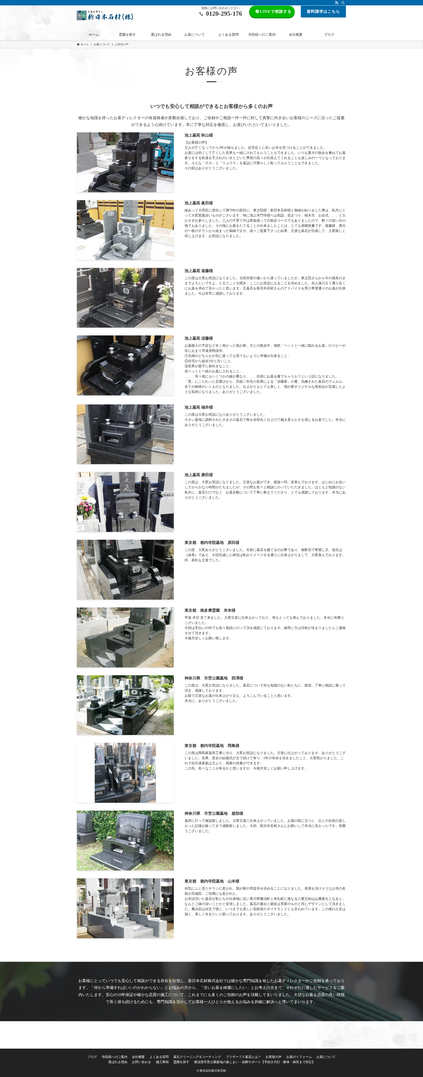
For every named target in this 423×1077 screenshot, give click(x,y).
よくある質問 (159, 1057)
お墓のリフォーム (299, 1057)
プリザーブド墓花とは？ (243, 1057)
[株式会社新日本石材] (105, 15)
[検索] (343, 2)
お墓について (326, 1057)
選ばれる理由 (117, 1062)
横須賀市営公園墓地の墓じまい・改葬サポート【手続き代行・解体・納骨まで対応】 (254, 1062)
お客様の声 (274, 1057)
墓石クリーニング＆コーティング (197, 1057)
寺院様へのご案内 (114, 1057)
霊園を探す (181, 1062)
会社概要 (138, 1057)
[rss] (336, 2)
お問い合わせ (141, 1062)
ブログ (92, 1057)
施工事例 (162, 1062)
